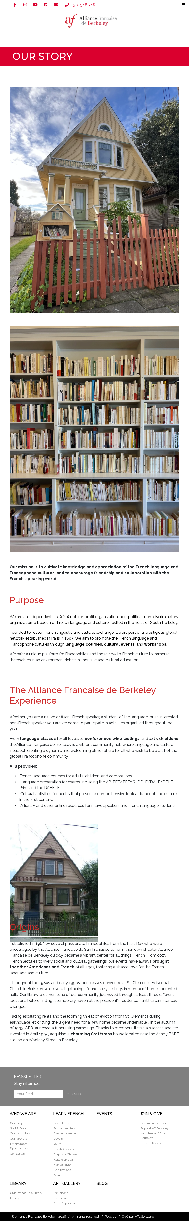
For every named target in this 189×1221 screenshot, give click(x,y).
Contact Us (17, 1153)
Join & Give (151, 1113)
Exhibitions (61, 1193)
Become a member (153, 1123)
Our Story (16, 1123)
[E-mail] (56, 5)
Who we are (23, 1113)
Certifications (62, 1170)
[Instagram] (25, 5)
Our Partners (18, 1138)
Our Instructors (20, 1133)
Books (58, 1175)
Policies (110, 1216)
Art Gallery (67, 1183)
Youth (57, 1144)
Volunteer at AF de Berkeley (153, 1136)
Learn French (68, 1113)
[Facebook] (15, 5)
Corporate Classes (66, 1154)
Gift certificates (151, 1143)
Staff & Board (18, 1128)
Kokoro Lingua (63, 1159)
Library (18, 1183)
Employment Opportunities (19, 1146)
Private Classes (64, 1149)
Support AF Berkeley (155, 1128)
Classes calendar (65, 1133)
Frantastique (62, 1164)
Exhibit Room (62, 1198)
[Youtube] (35, 5)
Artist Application (65, 1203)
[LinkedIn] (45, 5)
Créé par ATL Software (138, 1216)
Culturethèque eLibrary (26, 1193)
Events (104, 1113)
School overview (64, 1128)
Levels (58, 1138)
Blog (102, 1183)
